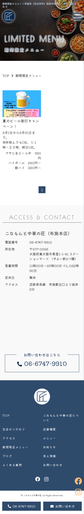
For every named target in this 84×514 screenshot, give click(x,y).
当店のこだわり (13, 429)
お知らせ (49, 447)
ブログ (7, 456)
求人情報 (49, 456)
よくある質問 (12, 465)
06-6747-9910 (24, 506)
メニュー (49, 438)
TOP (6, 415)
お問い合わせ (65, 506)
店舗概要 (49, 429)
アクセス (8, 438)
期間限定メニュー (15, 447)
